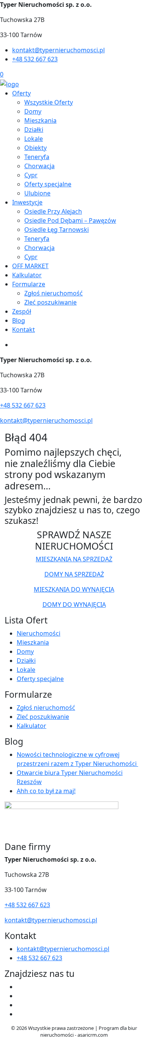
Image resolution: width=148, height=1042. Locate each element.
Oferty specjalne (47, 184)
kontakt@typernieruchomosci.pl (58, 50)
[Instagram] (20, 996)
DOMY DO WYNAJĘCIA (74, 604)
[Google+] (20, 1014)
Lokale (33, 138)
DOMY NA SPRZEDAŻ (74, 574)
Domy (32, 111)
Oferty (21, 93)
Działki (33, 129)
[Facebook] (20, 987)
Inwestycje (27, 202)
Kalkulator (27, 275)
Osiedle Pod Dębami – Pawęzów (70, 220)
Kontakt (23, 329)
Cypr (31, 175)
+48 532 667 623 (35, 59)
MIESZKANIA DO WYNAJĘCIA (74, 589)
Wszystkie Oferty (48, 102)
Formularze (28, 284)
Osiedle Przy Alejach (53, 211)
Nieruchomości (38, 633)
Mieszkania (40, 120)
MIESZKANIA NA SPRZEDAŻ (74, 559)
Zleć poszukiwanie (50, 302)
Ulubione (37, 193)
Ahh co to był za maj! (46, 791)
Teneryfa (36, 157)
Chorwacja (39, 166)
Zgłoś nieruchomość (53, 293)
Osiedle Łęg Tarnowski (56, 229)
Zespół (21, 311)
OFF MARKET (30, 266)
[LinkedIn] (20, 1005)
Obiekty (35, 148)
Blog (18, 320)
